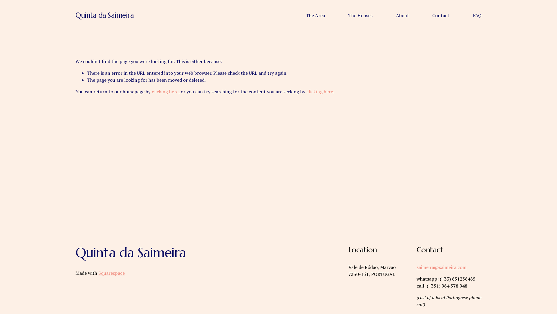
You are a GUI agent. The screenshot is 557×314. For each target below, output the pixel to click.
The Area (315, 15)
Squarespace (111, 273)
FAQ (477, 15)
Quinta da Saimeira (104, 15)
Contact (440, 15)
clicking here (165, 91)
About (402, 15)
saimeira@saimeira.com (441, 267)
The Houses (360, 15)
